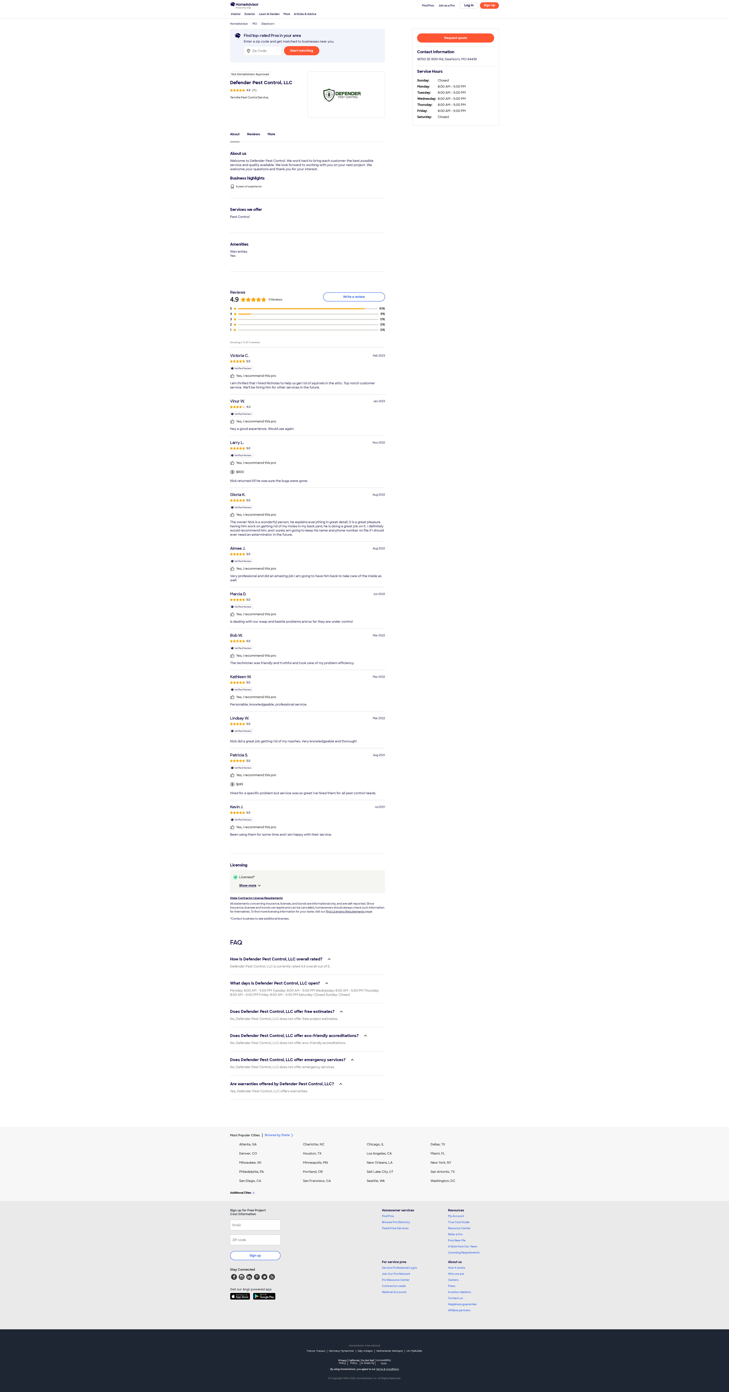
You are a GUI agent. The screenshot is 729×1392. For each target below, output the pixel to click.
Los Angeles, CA (379, 1154)
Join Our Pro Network (396, 1274)
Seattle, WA (376, 1181)
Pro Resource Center (396, 1280)
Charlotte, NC (313, 1144)
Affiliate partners (459, 1310)
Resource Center (459, 1228)
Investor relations (459, 1292)
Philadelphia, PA (251, 1172)
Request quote (455, 38)
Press (451, 1286)
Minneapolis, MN (315, 1163)
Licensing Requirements (464, 1252)
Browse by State (277, 1135)
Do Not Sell (367, 1361)
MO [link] (254, 23)
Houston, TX (312, 1154)
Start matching (301, 51)
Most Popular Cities (245, 1135)
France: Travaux (316, 1350)
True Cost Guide (458, 1222)
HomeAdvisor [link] (239, 23)
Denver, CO (248, 1154)
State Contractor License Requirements (256, 898)
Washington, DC (443, 1181)
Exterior (250, 14)
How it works (456, 1267)
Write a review (354, 297)
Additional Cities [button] (240, 1192)
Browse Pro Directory (396, 1222)
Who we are (456, 1274)
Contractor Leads (394, 1286)
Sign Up (489, 5)
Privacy (342, 1361)
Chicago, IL (375, 1144)
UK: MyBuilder (414, 1350)
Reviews (253, 134)
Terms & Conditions (387, 1369)
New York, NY (441, 1163)
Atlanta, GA (248, 1144)
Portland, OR (313, 1172)
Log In (469, 5)
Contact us (455, 1298)
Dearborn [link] (267, 23)
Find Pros (388, 1216)
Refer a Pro (455, 1234)
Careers (453, 1280)
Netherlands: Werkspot (389, 1350)
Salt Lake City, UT (380, 1172)
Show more (247, 885)
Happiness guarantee (462, 1304)
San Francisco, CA (317, 1181)
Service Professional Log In (399, 1267)
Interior (236, 14)
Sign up (255, 1256)
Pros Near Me (456, 1240)
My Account (456, 1216)
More (286, 14)
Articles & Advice (305, 14)
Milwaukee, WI (250, 1163)
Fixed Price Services (395, 1228)
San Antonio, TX (443, 1172)
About (235, 134)
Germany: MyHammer (341, 1350)
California (353, 1361)
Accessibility (383, 1362)
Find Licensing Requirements (345, 911)
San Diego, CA (250, 1181)
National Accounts (394, 1292)
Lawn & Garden (269, 14)
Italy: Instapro (365, 1350)
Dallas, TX (438, 1144)
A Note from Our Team (462, 1246)
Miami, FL (438, 1154)
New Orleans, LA (380, 1163)
